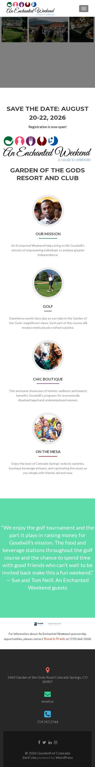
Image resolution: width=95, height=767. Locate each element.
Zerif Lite (29, 757)
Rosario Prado (54, 638)
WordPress (64, 757)
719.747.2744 (47, 722)
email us (48, 701)
